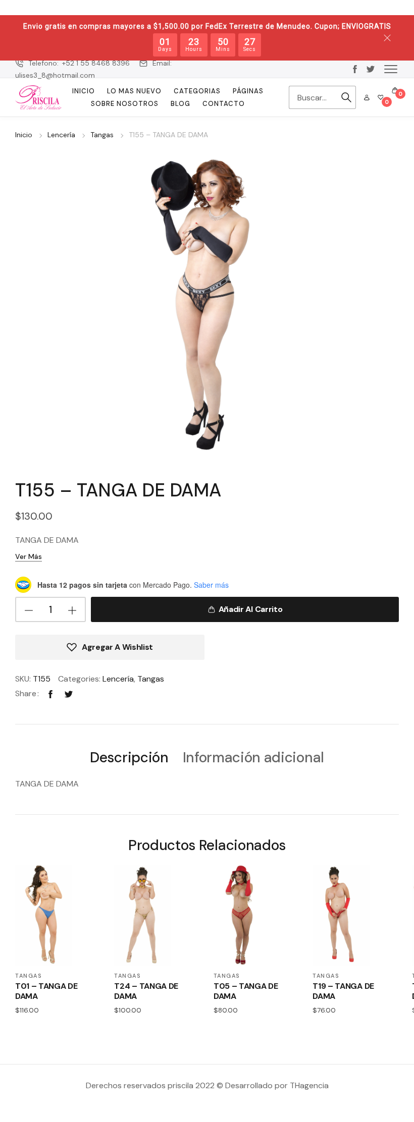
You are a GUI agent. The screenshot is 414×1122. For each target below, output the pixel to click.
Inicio (83, 91)
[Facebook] (50, 693)
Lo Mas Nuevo (134, 91)
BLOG (180, 103)
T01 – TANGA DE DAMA (46, 990)
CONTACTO (223, 103)
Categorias (197, 91)
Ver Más (28, 556)
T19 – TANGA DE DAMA (343, 990)
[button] (391, 68)
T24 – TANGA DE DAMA (146, 990)
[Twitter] (69, 693)
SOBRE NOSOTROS (125, 103)
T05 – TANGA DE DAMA (246, 990)
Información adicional (253, 758)
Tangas (102, 134)
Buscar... (346, 97)
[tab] (129, 757)
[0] (381, 97)
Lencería (61, 134)
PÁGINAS (248, 91)
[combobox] (313, 97)
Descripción (129, 758)
